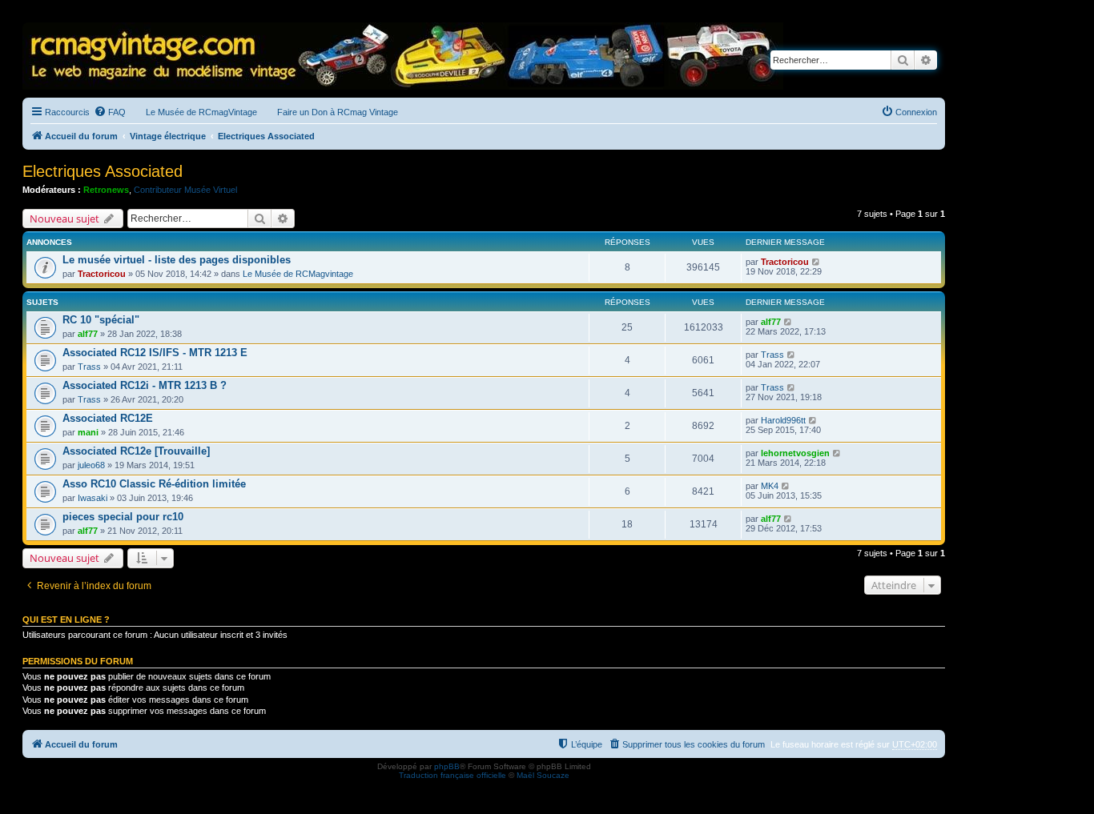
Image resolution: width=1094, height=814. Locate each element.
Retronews (106, 189)
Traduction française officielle (452, 775)
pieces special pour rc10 (122, 517)
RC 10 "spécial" (100, 320)
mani (88, 432)
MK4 (769, 486)
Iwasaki (92, 498)
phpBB (447, 766)
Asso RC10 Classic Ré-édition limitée (154, 484)
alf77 (88, 334)
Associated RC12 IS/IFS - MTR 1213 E (154, 353)
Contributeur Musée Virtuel (185, 189)
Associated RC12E (107, 418)
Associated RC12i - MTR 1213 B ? (144, 385)
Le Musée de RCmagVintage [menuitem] (201, 112)
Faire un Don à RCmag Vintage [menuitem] (337, 112)
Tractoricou (102, 274)
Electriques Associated (102, 171)
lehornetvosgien (795, 453)
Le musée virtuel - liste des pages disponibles (176, 260)
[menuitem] (110, 112)
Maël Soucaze (543, 775)
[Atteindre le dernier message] (816, 262)
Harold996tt (783, 420)
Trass (89, 366)
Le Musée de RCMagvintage (298, 274)
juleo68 (91, 465)
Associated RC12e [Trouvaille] (136, 451)
